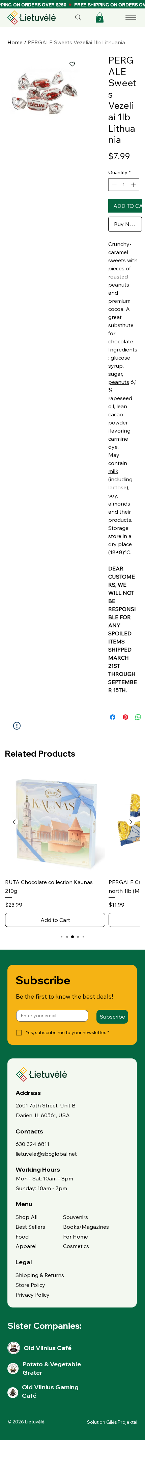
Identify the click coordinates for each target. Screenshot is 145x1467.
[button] (99, 18)
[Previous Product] (14, 822)
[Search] (78, 17)
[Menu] (131, 17)
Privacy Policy (33, 1294)
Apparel (26, 1246)
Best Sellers (30, 1226)
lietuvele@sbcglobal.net (46, 1153)
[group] (73, 849)
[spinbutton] (124, 185)
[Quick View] (55, 822)
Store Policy (30, 1284)
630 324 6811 (32, 1144)
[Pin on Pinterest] (125, 717)
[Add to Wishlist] (72, 64)
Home (15, 42)
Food (22, 1236)
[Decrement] (113, 185)
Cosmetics (76, 1246)
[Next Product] (131, 822)
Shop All (26, 1217)
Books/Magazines (86, 1226)
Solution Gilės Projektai (112, 1422)
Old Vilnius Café (47, 1348)
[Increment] (134, 185)
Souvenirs (75, 1217)
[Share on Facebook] (113, 717)
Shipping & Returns (40, 1275)
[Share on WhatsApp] (138, 717)
